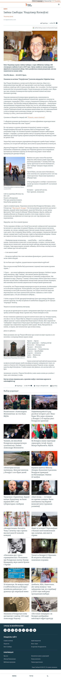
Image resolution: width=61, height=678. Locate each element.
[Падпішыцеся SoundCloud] (23, 630)
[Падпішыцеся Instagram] (27, 630)
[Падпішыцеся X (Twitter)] (12, 630)
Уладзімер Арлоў (8, 16)
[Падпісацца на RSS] (34, 630)
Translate (57, 1)
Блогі (5, 9)
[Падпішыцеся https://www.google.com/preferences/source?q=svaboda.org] (5, 630)
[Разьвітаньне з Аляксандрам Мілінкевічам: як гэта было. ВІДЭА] (17, 402)
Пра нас (6, 656)
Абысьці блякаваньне (10, 659)
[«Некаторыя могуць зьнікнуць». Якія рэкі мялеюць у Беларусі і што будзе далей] (17, 458)
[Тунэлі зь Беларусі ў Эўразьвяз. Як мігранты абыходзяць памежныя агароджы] (44, 546)
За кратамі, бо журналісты (38, 646)
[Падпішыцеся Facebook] (8, 630)
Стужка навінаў (8, 640)
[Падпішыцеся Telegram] (30, 630)
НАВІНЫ (14, 676)
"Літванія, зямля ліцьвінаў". (36, 117)
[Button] (44, 23)
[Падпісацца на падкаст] (19, 630)
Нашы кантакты (35, 659)
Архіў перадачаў (36, 640)
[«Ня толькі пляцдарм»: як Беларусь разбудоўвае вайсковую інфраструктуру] (44, 604)
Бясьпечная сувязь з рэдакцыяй (40, 656)
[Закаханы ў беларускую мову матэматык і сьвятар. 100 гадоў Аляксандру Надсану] (17, 604)
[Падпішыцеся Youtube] (16, 630)
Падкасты (6, 643)
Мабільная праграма (9, 662)
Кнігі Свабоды (8, 646)
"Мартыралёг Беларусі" (19, 208)
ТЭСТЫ (31, 676)
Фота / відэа (34, 643)
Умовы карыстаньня (37, 662)
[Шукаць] (47, 676)
